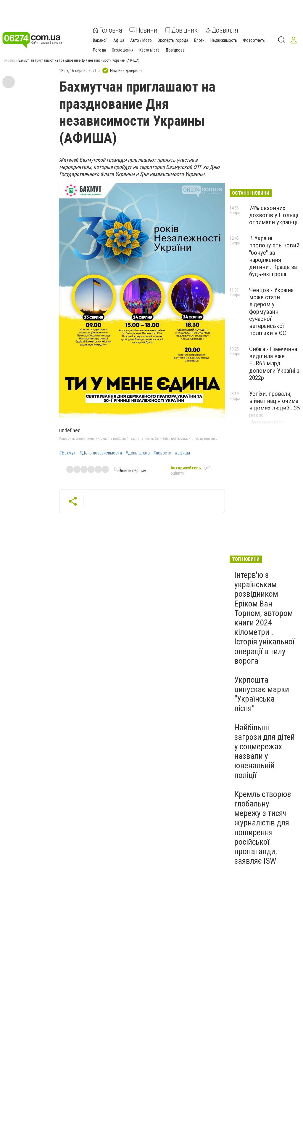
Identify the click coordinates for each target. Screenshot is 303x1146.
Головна (110, 30)
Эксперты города (173, 40)
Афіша (118, 40)
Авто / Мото (141, 40)
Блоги (199, 40)
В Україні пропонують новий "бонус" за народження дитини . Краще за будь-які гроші (274, 256)
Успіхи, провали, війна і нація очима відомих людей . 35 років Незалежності (274, 408)
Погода (99, 50)
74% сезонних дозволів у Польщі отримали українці (273, 215)
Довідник (184, 30)
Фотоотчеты (254, 40)
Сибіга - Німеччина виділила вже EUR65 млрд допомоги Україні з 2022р (274, 363)
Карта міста (149, 50)
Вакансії (100, 40)
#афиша (182, 453)
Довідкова (175, 50)
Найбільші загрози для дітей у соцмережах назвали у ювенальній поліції (264, 751)
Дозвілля (225, 30)
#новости (162, 453)
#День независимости (100, 453)
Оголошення (122, 50)
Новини (146, 30)
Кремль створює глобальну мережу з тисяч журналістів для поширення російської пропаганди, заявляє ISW (262, 827)
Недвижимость (223, 40)
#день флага (137, 453)
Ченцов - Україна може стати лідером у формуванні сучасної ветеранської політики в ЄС (271, 311)
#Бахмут (67, 453)
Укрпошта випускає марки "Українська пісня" (261, 694)
